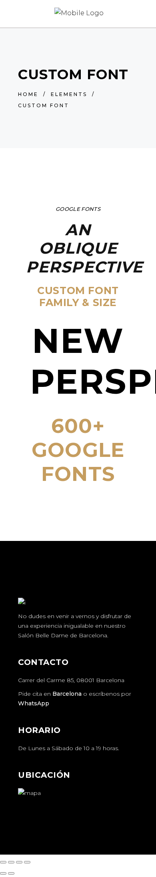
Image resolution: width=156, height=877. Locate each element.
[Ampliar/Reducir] (3, 862)
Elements (69, 94)
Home (28, 94)
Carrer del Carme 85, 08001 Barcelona (71, 680)
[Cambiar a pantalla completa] (11, 862)
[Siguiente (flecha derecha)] (11, 873)
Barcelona (67, 693)
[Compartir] (19, 862)
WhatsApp (33, 703)
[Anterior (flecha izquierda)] (3, 873)
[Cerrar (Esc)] (27, 862)
